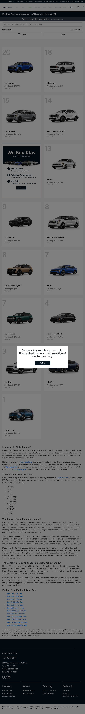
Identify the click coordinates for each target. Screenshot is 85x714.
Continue (42, 363)
